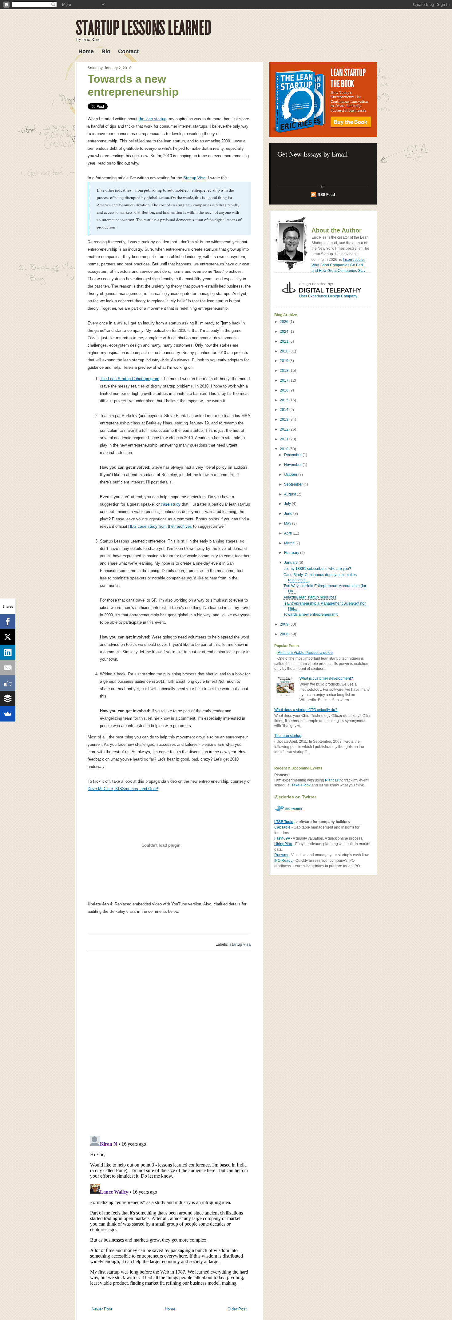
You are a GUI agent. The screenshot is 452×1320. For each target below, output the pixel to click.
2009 (284, 624)
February (292, 553)
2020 (284, 351)
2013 (284, 419)
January (291, 562)
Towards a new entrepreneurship (133, 85)
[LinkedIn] (7, 652)
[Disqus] (169, 1043)
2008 (284, 634)
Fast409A (282, 838)
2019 (284, 361)
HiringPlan (283, 844)
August (290, 494)
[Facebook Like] (7, 683)
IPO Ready (283, 860)
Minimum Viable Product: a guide (305, 652)
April (288, 533)
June (288, 513)
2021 (284, 341)
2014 (284, 410)
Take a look (301, 785)
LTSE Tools (283, 822)
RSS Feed (326, 195)
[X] (7, 637)
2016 (284, 390)
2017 (284, 380)
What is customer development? (326, 678)
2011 (284, 439)
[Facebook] (7, 621)
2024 (284, 331)
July (288, 504)
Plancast (332, 780)
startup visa (240, 944)
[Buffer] (7, 698)
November (293, 465)
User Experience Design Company (328, 296)
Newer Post (102, 1309)
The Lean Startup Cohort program (129, 378)
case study (170, 504)
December (293, 455)
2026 (284, 322)
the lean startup (152, 119)
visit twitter (293, 809)
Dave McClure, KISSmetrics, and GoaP (123, 788)
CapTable (282, 827)
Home (86, 51)
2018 (284, 370)
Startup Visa (194, 178)
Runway (281, 855)
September (293, 484)
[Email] (7, 667)
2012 (284, 429)
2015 (284, 400)
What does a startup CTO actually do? (305, 710)
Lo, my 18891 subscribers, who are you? (317, 569)
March (289, 543)
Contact (128, 51)
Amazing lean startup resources (309, 597)
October (291, 474)
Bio (105, 51)
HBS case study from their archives (160, 526)
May (288, 523)
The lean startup (287, 736)
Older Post (237, 1309)
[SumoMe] (7, 714)
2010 (284, 449)
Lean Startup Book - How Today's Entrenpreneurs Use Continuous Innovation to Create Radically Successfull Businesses (323, 99)
